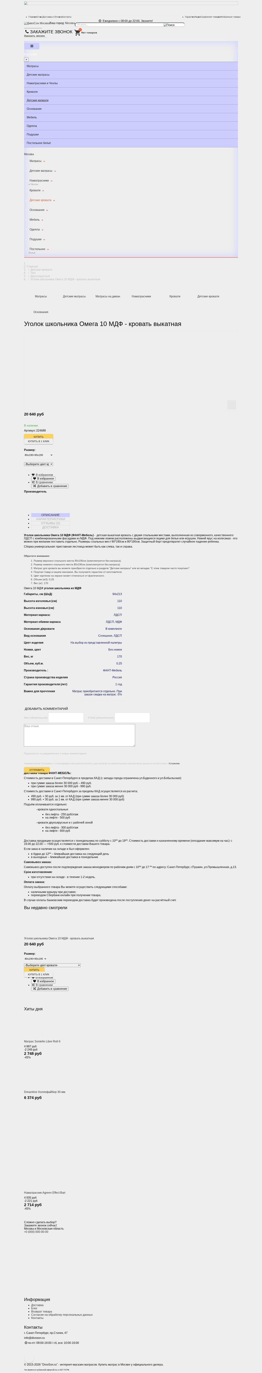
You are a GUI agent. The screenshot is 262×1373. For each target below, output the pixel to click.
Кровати (32, 91)
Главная (33, 17)
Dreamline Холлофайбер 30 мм (44, 1091)
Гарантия (190, 17)
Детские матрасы (38, 74)
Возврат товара (41, 1311)
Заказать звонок (34, 35)
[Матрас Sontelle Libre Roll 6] (46, 1026)
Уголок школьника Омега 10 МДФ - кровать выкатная (59, 938)
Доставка (37, 1305)
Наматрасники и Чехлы (42, 83)
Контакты (66, 17)
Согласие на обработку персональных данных (62, 1314)
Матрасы (33, 66)
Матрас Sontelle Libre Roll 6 (42, 1041)
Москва (70, 23)
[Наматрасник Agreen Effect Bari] (95, 1148)
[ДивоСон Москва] (37, 23)
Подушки (33, 134)
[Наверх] (29, 1358)
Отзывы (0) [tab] (50, 523)
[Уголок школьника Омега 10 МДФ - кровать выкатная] (46, 924)
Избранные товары (231, 17)
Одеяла (32, 125)
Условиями (174, 763)
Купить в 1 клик (38, 441)
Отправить (36, 770)
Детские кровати (37, 100)
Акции (198, 17)
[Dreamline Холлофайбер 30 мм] (46, 1074)
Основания (34, 108)
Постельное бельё (39, 142)
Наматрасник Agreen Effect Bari (44, 1192)
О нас (40, 17)
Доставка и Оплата (52, 17)
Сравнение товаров (211, 17)
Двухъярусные (40, 276)
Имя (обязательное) (36, 717)
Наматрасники (39, 182)
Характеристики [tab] (50, 519)
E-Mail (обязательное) (101, 717)
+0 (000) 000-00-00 (36, 1231)
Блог (34, 1308)
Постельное (37, 251)
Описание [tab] (50, 515)
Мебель (32, 117)
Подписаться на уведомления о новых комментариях (55, 753)
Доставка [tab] (50, 527)
